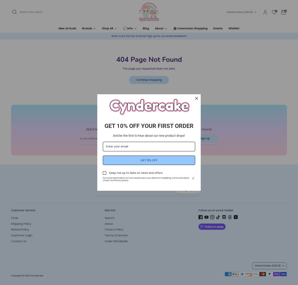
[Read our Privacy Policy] (193, 178)
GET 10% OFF (149, 160)
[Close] (196, 98)
